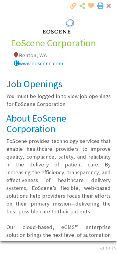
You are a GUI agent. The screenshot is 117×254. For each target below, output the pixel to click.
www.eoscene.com (41, 63)
